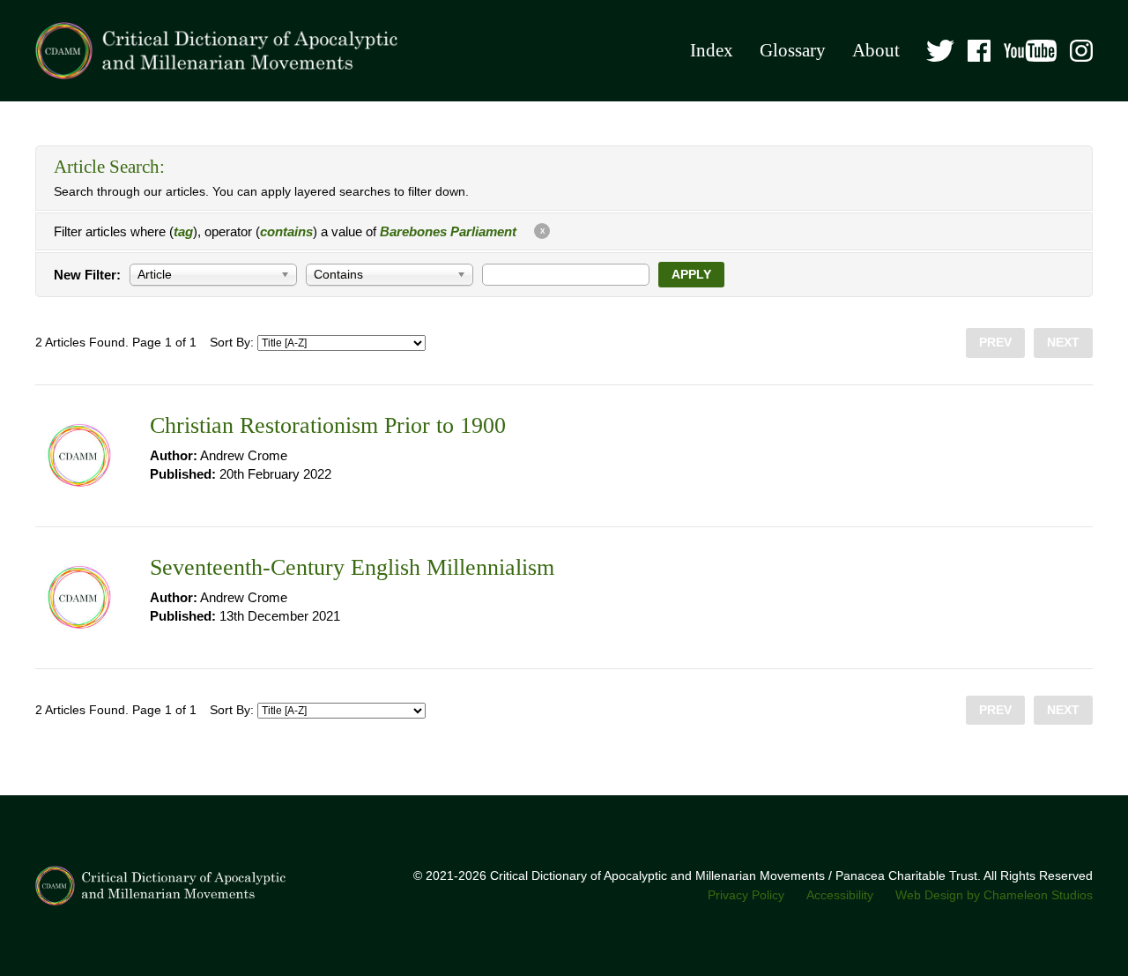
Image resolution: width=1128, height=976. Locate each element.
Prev (995, 342)
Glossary (793, 50)
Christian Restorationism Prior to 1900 (328, 425)
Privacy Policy (746, 895)
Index (711, 50)
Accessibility (839, 895)
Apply (691, 274)
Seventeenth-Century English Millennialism (352, 567)
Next (1063, 342)
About (876, 50)
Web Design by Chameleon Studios (994, 895)
